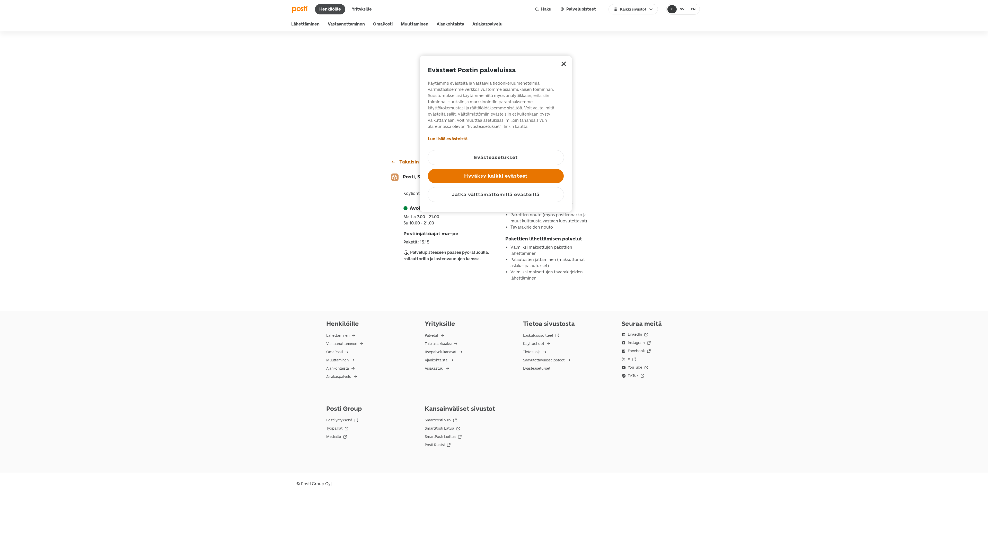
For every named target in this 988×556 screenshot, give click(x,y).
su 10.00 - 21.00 (418, 223)
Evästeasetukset (536, 368)
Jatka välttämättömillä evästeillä (496, 194)
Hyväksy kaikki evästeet (496, 176)
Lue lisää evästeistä (447, 138)
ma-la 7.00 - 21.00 (421, 217)
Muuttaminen (414, 24)
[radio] (672, 9)
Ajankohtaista (450, 24)
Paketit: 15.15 (416, 242)
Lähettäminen (305, 24)
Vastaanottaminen (346, 24)
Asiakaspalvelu (487, 24)
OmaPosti (383, 24)
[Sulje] (563, 64)
